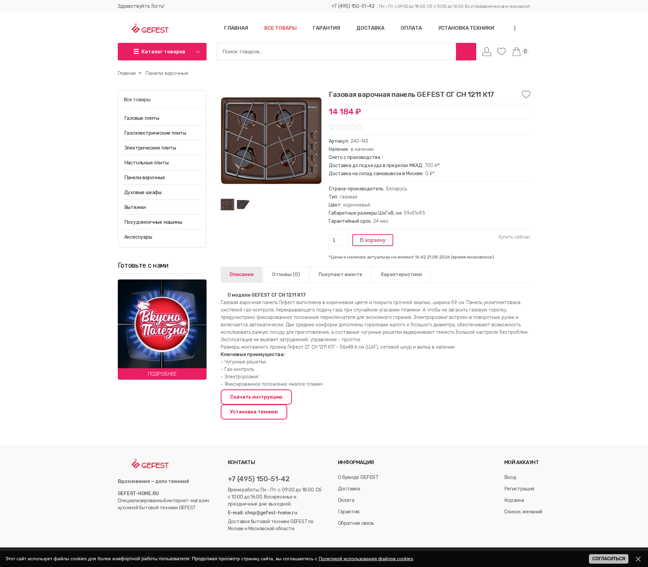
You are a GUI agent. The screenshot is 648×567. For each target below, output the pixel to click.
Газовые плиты (141, 118)
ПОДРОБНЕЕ (162, 374)
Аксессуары (138, 237)
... (513, 28)
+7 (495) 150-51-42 (353, 6)
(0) (286, 274)
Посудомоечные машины (153, 222)
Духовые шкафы (143, 192)
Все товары (137, 100)
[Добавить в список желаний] (526, 94)
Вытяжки (135, 207)
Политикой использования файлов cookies (366, 558)
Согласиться (608, 558)
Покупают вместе (340, 274)
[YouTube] (128, 521)
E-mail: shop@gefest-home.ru (262, 513)
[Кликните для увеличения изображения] (271, 140)
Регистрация (519, 489)
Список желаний (523, 512)
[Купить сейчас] (514, 237)
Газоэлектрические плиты (155, 133)
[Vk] (121, 521)
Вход (510, 477)
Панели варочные (144, 177)
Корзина (514, 500)
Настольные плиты (146, 163)
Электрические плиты (150, 148)
